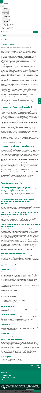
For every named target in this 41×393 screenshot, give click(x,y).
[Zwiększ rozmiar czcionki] (9, 25)
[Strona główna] (1, 35)
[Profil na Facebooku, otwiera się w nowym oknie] (33, 367)
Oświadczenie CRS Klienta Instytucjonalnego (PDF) (12, 179)
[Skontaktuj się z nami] (39, 99)
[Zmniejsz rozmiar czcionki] (8, 25)
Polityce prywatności (30, 389)
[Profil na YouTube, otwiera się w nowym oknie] (39, 367)
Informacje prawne (4, 382)
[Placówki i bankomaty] (39, 102)
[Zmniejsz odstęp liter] (9, 28)
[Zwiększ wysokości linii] (11, 27)
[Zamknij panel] (3, 6)
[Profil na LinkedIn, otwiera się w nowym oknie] (36, 367)
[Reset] (1, 6)
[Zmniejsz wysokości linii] (10, 27)
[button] (39, 32)
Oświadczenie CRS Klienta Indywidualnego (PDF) (12, 142)
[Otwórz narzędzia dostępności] (1, 1)
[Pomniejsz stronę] (11, 24)
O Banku (2, 379)
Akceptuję (37, 390)
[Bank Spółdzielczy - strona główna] (4, 32)
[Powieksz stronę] (13, 24)
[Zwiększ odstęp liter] (11, 28)
